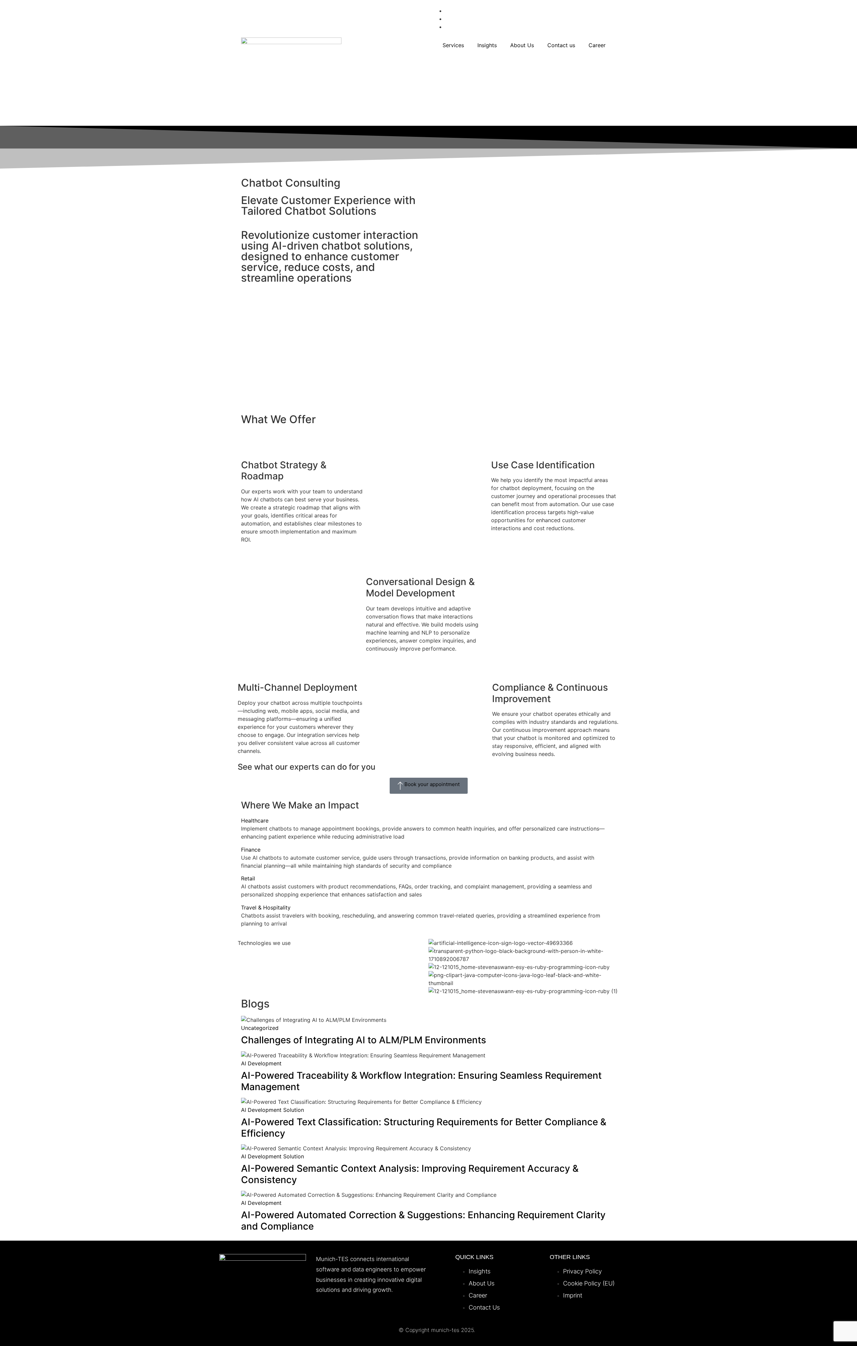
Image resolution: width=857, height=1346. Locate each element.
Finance (250, 849)
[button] (428, 820)
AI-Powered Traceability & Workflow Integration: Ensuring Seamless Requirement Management (421, 1081)
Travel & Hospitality (266, 907)
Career (597, 45)
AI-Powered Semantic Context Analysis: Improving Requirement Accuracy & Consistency (409, 1174)
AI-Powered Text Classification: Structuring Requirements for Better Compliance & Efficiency (423, 1127)
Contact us (561, 45)
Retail (248, 878)
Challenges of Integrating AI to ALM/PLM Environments (363, 1040)
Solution (293, 1110)
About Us (522, 45)
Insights (487, 45)
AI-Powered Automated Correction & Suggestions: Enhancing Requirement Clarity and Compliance (423, 1220)
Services (453, 45)
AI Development (261, 1063)
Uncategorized (260, 1028)
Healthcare (254, 820)
